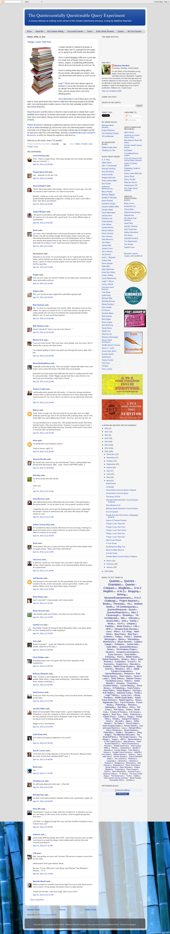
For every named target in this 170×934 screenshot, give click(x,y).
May (108, 477)
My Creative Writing (55, 31)
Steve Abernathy (65, 99)
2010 (107, 571)
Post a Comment (37, 900)
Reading (127, 615)
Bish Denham (38, 305)
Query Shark (129, 176)
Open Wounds (125, 767)
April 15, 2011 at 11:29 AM (43, 536)
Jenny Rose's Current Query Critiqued (121, 490)
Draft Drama (111, 483)
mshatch (36, 834)
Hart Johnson (107, 236)
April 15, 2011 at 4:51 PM (43, 727)
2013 (107, 445)
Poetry (127, 636)
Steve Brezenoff (118, 771)
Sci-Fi (120, 623)
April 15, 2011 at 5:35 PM (43, 743)
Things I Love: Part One (115, 537)
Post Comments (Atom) (47, 915)
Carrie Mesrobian (108, 213)
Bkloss (36, 410)
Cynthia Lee (38, 625)
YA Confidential (108, 136)
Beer (133, 659)
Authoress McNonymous (107, 188)
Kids (124, 621)
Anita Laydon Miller (109, 181)
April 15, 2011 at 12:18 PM (43, 571)
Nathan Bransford (34, 125)
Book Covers (123, 626)
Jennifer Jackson (131, 226)
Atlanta (114, 748)
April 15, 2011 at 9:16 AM (43, 267)
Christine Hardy (110, 686)
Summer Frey (133, 771)
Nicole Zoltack (110, 767)
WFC (122, 739)
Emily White (130, 654)
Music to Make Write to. (115, 550)
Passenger (119, 769)
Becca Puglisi (107, 192)
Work (116, 631)
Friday (118, 636)
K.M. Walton (108, 693)
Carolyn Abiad (107, 210)
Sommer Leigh (39, 389)
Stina (35, 440)
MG (123, 618)
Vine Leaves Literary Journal (115, 778)
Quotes (121, 31)
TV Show (122, 774)
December (111, 454)
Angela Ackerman (109, 178)
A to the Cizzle (111, 553)
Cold (125, 714)
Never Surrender (132, 765)
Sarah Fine (106, 331)
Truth (128, 776)
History (131, 754)
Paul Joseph (107, 307)
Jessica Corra (107, 248)
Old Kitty (36, 475)
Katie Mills (106, 266)
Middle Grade (132, 657)
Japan (127, 721)
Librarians (122, 761)
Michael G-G (38, 340)
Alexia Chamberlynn (130, 744)
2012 (107, 448)
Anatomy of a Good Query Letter (132, 136)
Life (135, 626)
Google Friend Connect (122, 752)
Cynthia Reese (107, 227)
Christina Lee (38, 781)
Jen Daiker (106, 242)
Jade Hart (106, 756)
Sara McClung (107, 325)
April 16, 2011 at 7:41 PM (43, 846)
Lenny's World (107, 284)
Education (134, 664)
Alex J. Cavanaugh (109, 166)
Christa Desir (107, 216)
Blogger (133, 925)
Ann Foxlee (106, 184)
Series (89, 31)
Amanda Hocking (108, 169)
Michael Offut (107, 298)
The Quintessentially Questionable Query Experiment (76, 15)
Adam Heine (107, 163)
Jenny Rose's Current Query (117, 493)
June (109, 474)
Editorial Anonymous (132, 212)
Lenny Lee (125, 695)
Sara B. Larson (39, 751)
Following (109, 657)
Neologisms (117, 765)
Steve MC (37, 809)
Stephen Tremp (133, 678)
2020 (107, 428)
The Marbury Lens (113, 681)
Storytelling (132, 639)
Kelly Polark (38, 597)
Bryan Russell (33, 112)
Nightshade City (110, 702)
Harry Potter (108, 690)
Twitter (136, 776)
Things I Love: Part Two (115, 533)
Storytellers (129, 732)
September (111, 464)
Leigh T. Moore (64, 83)
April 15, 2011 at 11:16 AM (43, 491)
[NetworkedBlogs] (122, 790)
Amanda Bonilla (39, 459)
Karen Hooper (107, 263)
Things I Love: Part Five (39, 42)
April (109, 481)
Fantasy (109, 626)
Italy (138, 754)
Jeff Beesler (38, 578)
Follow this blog (122, 794)
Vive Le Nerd (107, 369)
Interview (133, 618)
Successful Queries (75, 31)
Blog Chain (119, 634)
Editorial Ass (129, 215)
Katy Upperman (108, 269)
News (137, 700)
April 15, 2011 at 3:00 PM (43, 666)
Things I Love (32, 147)
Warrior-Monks (134, 739)
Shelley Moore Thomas (111, 345)
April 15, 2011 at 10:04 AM (43, 356)
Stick (131, 707)
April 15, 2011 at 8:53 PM (43, 801)
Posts (29, 31)
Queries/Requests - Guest (121, 609)
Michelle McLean (108, 301)
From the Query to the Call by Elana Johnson (133, 159)
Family (133, 621)
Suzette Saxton (108, 354)
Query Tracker (130, 179)
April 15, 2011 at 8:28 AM (43, 178)
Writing (121, 594)
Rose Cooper (107, 322)
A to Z (120, 591)
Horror (120, 657)
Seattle (118, 732)
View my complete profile (111, 91)
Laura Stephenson (109, 278)
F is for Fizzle (111, 543)
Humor (109, 721)
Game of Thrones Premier (116, 520)
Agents (105, 714)
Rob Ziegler (106, 319)
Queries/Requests (113, 674)
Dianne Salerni (107, 230)
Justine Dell (106, 260)
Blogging (133, 591)
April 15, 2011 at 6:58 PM (43, 759)
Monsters (119, 669)
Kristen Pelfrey (107, 275)
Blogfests (124, 587)
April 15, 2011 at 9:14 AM (43, 246)
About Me (39, 31)
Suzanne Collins (109, 774)
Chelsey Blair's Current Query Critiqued (121, 556)
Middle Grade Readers (124, 666)
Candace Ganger (108, 204)
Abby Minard (128, 741)
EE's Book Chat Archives (130, 219)
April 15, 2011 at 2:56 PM (43, 650)
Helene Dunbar (119, 754)
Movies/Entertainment (117, 597)
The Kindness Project (110, 133)
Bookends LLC (130, 206)
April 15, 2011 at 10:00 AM (43, 318)
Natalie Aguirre (125, 700)
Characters (131, 683)
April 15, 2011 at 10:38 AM (43, 452)
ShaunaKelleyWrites (41, 363)
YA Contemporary (126, 606)
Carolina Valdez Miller (110, 207)
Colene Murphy (127, 686)
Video (128, 709)
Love (90, 144)
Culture (121, 716)
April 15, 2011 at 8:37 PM (43, 787)
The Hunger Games (127, 737)
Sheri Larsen (125, 676)
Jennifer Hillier (39, 709)
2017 (107, 432)
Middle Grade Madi (109, 147)
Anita (35, 543)
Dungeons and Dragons (127, 652)
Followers (119, 644)
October (110, 461)
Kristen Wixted (130, 726)
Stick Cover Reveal (113, 540)
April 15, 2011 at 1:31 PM (43, 603)
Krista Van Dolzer (108, 272)
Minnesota (130, 763)
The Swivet (128, 244)
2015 (107, 438)
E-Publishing (118, 688)
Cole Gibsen (107, 224)
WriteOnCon (108, 642)
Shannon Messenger (110, 337)
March (109, 561)
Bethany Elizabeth (40, 674)
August (110, 467)
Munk (35, 767)
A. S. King (106, 160)
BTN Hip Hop (38, 795)
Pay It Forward (126, 702)
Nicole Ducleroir (108, 304)
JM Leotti (118, 721)
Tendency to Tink (108, 150)
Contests (108, 636)
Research (128, 674)
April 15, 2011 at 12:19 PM (43, 589)
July (108, 471)
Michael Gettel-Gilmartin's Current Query (122, 508)
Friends (84, 144)
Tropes (114, 739)
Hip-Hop (136, 690)
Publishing (120, 705)
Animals (120, 683)
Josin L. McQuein (108, 257)
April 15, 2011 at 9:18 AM (43, 283)
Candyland (119, 662)
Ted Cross (37, 560)
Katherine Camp (124, 693)
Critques (131, 623)
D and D (131, 662)
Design (130, 716)
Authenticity (124, 748)
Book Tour (116, 714)
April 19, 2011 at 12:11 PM (43, 895)
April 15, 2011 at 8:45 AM (43, 204)
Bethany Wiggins (108, 195)
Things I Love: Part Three (116, 530)
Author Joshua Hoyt (41, 525)
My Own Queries (135, 31)
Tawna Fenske (107, 360)
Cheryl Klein (129, 209)
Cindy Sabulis (107, 221)
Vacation (109, 652)
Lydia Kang (37, 734)
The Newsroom (117, 776)
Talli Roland (106, 357)
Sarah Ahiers (107, 328)
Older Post (90, 909)
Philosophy (108, 732)
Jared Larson (38, 692)
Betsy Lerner (129, 203)
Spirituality (109, 707)
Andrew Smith (107, 175)
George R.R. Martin (130, 719)
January (110, 567)
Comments (131, 120)
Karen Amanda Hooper (112, 726)
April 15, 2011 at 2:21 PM (43, 617)
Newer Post (33, 909)
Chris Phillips (38, 657)
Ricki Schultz (107, 316)
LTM (34, 853)
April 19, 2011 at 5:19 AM (43, 874)
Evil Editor (128, 150)
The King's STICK (113, 497)
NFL (128, 669)
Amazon (107, 746)
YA (128, 603)
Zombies (129, 780)
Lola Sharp (106, 292)
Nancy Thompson (113, 730)
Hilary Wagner (123, 690)
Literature (132, 761)
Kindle (137, 693)
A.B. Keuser (134, 712)
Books (78, 144)
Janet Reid (128, 223)
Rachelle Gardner (131, 238)
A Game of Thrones (118, 712)
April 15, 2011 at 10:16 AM (43, 402)
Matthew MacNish (122, 66)
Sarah (35, 230)
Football (106, 666)
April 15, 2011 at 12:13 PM (43, 552)
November (111, 458)
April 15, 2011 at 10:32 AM (43, 433)
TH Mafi (105, 366)
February (110, 564)
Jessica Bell (106, 245)
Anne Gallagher (39, 186)
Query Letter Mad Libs (133, 173)
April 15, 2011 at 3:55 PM (43, 685)
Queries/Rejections (117, 612)
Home (62, 909)
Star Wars (122, 707)
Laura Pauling (39, 156)
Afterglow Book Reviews (108, 126)
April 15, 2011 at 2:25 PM (43, 633)
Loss (124, 728)
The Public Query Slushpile (131, 189)
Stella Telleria (117, 678)
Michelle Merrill (39, 881)
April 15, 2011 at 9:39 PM (43, 827)
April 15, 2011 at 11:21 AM (43, 517)
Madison (108, 763)
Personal (118, 603)
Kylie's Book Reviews (105, 31)
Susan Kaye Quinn (109, 351)
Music (110, 623)
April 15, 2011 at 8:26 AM (43, 164)
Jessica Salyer (132, 723)
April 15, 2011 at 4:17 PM (43, 701)
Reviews (132, 705)
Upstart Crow (129, 247)
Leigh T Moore (111, 695)
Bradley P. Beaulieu (109, 198)
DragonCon (121, 664)
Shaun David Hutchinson (107, 341)
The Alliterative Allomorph (123, 735)
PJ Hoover (106, 310)
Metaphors (119, 763)
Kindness (132, 759)
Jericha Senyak (119, 756)
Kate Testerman (130, 229)
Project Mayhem (108, 130)
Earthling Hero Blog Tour (115, 547)
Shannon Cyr (107, 334)
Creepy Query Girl (40, 172)
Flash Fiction (133, 688)
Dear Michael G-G (113, 505)
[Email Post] (64, 144)
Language (110, 487)
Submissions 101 (131, 185)
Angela (36, 275)
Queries (114, 581)
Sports (121, 639)
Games (106, 752)
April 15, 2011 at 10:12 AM (43, 381)
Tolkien (128, 681)
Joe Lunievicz (107, 251)
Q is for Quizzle (112, 512)
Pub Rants (128, 235)
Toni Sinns (118, 709)
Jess (35, 641)
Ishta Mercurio (39, 499)
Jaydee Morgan (39, 212)
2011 (107, 451)
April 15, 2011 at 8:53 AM (43, 223)
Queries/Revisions (128, 647)
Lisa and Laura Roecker (108, 288)
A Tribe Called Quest (112, 741)
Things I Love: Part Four (115, 527)
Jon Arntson (106, 254)
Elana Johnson (107, 233)
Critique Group (109, 716)
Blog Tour (132, 634)
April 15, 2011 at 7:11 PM (43, 773)
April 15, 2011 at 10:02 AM (43, 332)
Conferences (135, 714)
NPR (108, 629)
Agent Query (129, 132)
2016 (107, 435)
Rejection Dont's (130, 182)
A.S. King (126, 631)
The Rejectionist (130, 241)
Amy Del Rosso (108, 172)
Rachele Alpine (107, 313)
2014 (107, 442)
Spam (106, 771)
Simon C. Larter (108, 348)
